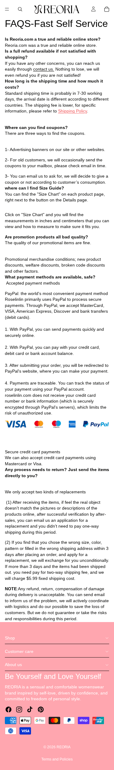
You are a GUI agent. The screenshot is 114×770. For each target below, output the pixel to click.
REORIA (64, 747)
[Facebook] (8, 709)
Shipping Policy (72, 111)
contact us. (43, 69)
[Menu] (7, 9)
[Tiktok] (29, 709)
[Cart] (106, 9)
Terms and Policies (57, 759)
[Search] (20, 9)
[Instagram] (19, 709)
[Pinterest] (40, 709)
